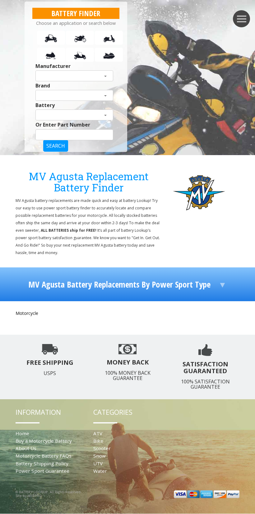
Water (100, 471)
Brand (42, 85)
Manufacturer (53, 66)
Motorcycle (27, 313)
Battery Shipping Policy (42, 463)
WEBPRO (34, 495)
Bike (98, 441)
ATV (97, 433)
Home (22, 433)
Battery (45, 105)
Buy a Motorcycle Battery (44, 441)
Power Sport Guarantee (42, 471)
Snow (99, 456)
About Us (26, 448)
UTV (98, 463)
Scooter (102, 448)
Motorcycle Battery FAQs (44, 456)
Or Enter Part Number (62, 124)
